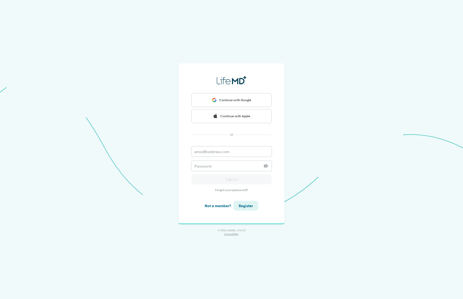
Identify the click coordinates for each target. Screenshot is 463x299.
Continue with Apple (235, 116)
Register (246, 205)
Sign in (231, 179)
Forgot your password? (231, 190)
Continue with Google (235, 100)
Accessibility (231, 234)
